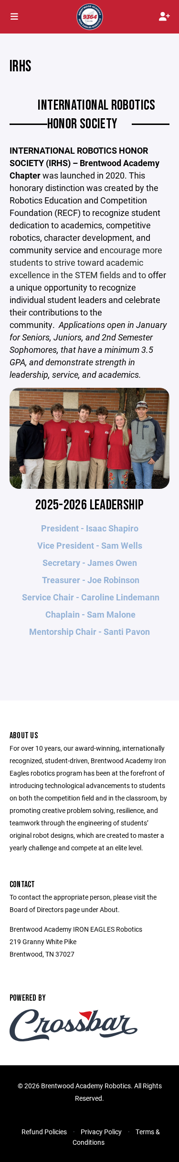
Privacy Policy (101, 1131)
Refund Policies (44, 1131)
